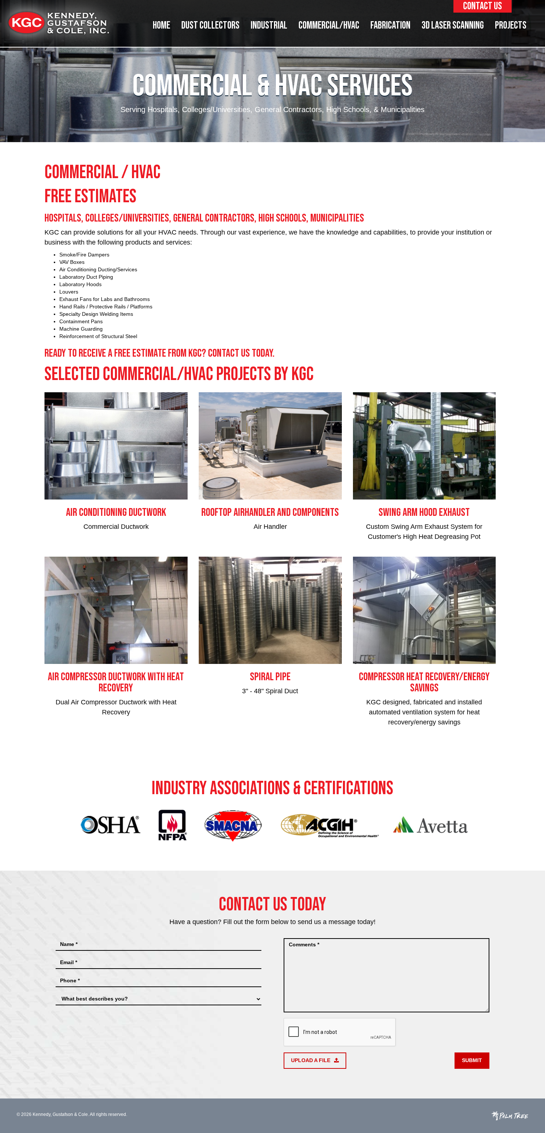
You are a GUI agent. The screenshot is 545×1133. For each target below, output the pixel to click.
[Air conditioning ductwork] (116, 446)
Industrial (269, 25)
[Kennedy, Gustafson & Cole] (58, 23)
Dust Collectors (210, 25)
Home (161, 25)
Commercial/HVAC (328, 25)
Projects (510, 25)
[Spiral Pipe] (270, 610)
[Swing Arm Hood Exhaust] (424, 446)
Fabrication (390, 25)
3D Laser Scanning (453, 25)
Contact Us (482, 6)
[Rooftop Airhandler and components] (270, 446)
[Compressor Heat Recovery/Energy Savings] (424, 610)
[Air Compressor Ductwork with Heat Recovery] (116, 610)
